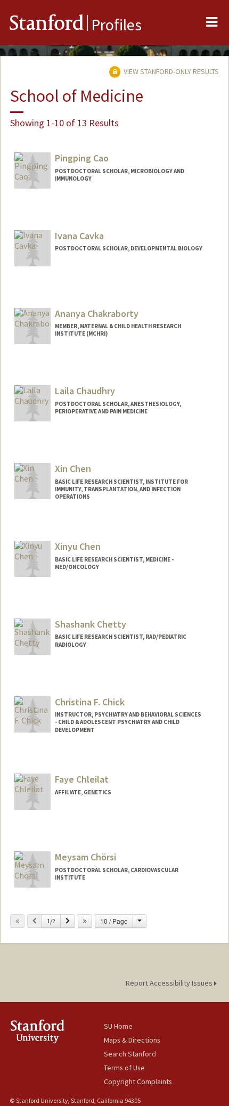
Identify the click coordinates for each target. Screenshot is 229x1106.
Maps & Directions (132, 1040)
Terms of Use (124, 1067)
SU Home (118, 1026)
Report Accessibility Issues (170, 983)
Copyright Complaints (138, 1081)
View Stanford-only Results (170, 71)
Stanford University (57, 1031)
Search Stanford (130, 1054)
